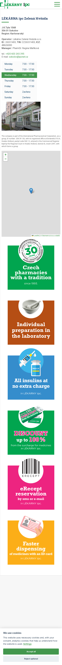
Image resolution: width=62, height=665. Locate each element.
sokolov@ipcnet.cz (18, 56)
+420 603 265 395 (15, 53)
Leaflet (36, 235)
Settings (27, 644)
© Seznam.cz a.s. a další (50, 235)
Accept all (31, 651)
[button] (31, 191)
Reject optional (31, 659)
